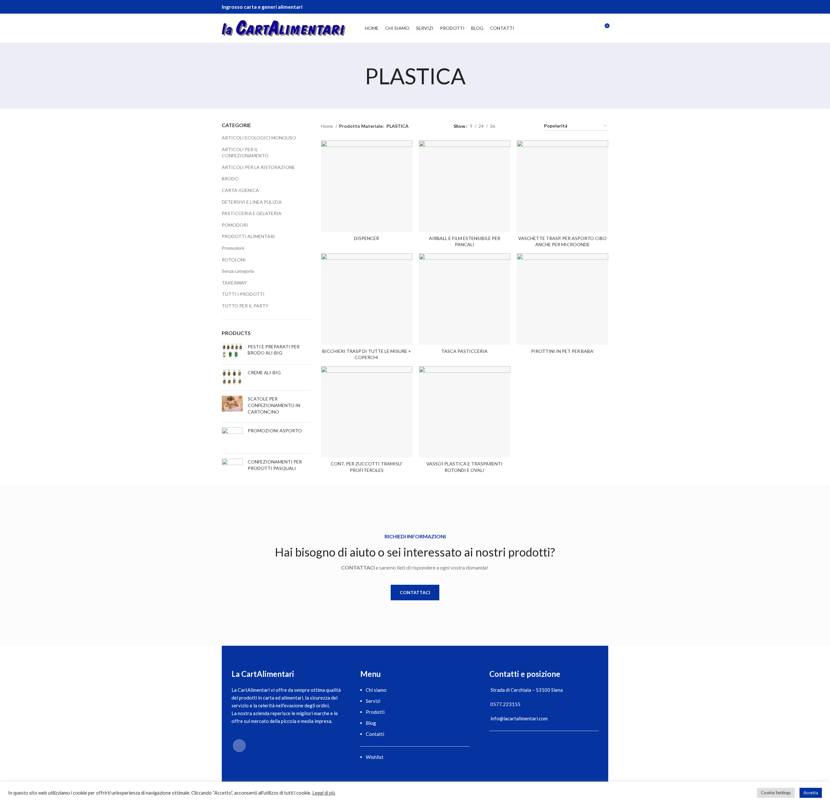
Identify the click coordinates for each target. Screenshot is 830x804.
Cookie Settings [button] (776, 792)
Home (327, 126)
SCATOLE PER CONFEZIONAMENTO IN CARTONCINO (274, 405)
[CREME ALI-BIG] (232, 377)
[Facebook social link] (604, 7)
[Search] (593, 28)
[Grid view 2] (510, 126)
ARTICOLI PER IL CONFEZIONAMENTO (245, 153)
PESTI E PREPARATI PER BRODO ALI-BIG (274, 350)
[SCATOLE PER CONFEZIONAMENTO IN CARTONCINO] (232, 406)
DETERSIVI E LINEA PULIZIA (252, 202)
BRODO (230, 178)
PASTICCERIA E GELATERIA (251, 213)
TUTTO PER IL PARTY (245, 305)
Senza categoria (238, 271)
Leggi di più (323, 793)
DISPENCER (366, 238)
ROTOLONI (234, 259)
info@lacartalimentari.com (519, 718)
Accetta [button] (810, 792)
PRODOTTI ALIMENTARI (248, 236)
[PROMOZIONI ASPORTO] (232, 438)
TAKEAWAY (234, 282)
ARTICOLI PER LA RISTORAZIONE (258, 167)
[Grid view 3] (520, 126)
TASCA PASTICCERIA (464, 351)
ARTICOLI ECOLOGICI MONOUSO (259, 137)
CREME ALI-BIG (264, 372)
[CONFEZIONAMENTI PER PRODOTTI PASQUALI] (232, 466)
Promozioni (233, 248)
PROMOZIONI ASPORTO (275, 430)
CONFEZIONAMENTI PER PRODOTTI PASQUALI (275, 465)
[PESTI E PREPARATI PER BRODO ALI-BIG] (232, 351)
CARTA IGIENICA (240, 190)
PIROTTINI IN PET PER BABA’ (562, 351)
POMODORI (235, 225)
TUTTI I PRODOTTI (243, 294)
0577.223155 (505, 704)
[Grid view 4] (531, 126)
